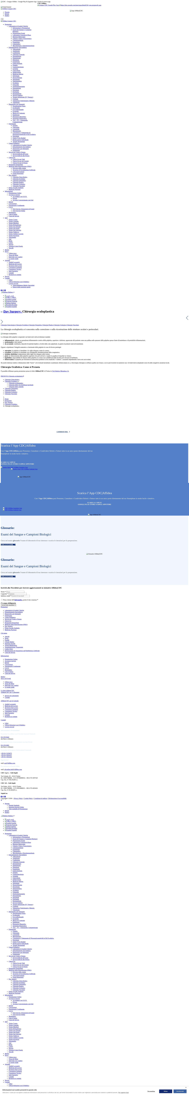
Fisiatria (15, 65)
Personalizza (151, 1091)
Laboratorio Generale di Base (22, 35)
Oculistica (16, 83)
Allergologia (16, 49)
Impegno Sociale (10, 643)
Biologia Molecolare (19, 37)
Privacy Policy (18, 798)
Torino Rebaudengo (15, 225)
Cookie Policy (28, 798)
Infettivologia (17, 72)
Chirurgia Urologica (19, 184)
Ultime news (13, 253)
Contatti (11, 273)
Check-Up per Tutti (19, 159)
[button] (18, 381)
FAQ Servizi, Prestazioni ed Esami (23, 209)
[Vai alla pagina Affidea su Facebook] (1, 290)
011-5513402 (5, 745)
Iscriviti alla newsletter (8, 605)
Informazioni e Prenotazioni (21, 28)
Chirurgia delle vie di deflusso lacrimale (21, 385)
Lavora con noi (13, 283)
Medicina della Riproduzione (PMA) (20, 166)
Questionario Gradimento (16, 205)
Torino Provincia (14, 235)
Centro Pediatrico (14, 143)
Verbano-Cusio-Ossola (16, 246)
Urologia (15, 99)
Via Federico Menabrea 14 (60, 371)
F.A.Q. (11, 207)
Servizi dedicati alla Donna (21, 156)
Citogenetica (16, 44)
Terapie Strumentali (19, 141)
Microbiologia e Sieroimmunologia (23, 46)
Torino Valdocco (14, 232)
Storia (6, 638)
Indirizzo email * (6, 596)
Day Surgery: (12, 311)
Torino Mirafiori (14, 223)
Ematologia (16, 42)
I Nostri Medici (9, 642)
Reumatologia (17, 93)
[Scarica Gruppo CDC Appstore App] (80, 5)
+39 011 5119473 (6, 753)
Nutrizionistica (17, 81)
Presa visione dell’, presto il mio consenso (20, 600)
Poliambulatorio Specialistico (18, 47)
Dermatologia (17, 56)
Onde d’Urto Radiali (19, 138)
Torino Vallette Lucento (16, 234)
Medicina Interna (18, 74)
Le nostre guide (13, 259)
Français (14, 301)
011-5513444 (5, 737)
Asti (10, 239)
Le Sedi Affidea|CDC (7, 690)
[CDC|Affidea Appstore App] (12, 508)
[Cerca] (2, 19)
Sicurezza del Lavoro (15, 266)
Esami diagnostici (18, 173)
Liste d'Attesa (13, 214)
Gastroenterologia (18, 67)
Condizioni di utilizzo (40, 798)
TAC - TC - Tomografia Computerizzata (20, 121)
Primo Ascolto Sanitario (16, 188)
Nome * (3, 592)
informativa (18, 600)
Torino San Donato (15, 227)
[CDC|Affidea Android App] (12, 510)
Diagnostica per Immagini (21, 148)
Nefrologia (16, 76)
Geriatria (15, 69)
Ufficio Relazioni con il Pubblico (19, 282)
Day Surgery (13, 175)
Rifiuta (166, 1091)
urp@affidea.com (9, 763)
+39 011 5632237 (6, 755)
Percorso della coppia (19, 168)
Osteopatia (16, 127)
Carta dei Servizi (14, 216)
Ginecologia (16, 70)
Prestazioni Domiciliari (16, 164)
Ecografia (16, 111)
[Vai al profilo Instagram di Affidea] (3, 290)
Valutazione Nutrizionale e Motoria (23, 101)
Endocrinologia (17, 63)
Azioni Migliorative (11, 645)
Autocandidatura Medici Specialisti (23, 285)
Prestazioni (8, 24)
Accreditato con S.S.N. (20, 196)
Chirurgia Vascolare (19, 186)
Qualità (7, 640)
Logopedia (16, 129)
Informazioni (9, 191)
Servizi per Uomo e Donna (17, 152)
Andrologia (16, 51)
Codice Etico (9, 649)
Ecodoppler (16, 108)
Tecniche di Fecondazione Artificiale (24, 170)
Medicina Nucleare (14, 189)
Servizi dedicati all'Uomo (20, 154)
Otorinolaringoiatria (19, 86)
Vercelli (11, 248)
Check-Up (12, 157)
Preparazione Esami (19, 33)
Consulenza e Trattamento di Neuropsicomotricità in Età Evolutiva (24, 133)
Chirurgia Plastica (18, 182)
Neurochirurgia (17, 77)
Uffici (10, 280)
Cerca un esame (7, 544)
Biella (10, 241)
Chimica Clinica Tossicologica (22, 38)
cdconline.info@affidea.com (13, 769)
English (13, 299)
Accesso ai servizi (14, 195)
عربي (12, 296)
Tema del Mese (13, 255)
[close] (186, 1087)
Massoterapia (17, 131)
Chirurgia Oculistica (19, 179)
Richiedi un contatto (15, 275)
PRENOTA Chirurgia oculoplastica (12, 376)
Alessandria (12, 237)
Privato (15, 198)
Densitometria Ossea (19, 106)
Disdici (7, 15)
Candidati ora (62, 432)
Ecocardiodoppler (18, 109)
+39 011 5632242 (6, 757)
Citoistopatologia (18, 40)
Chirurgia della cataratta (16, 387)
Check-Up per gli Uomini (21, 161)
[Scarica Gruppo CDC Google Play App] (48, 5)
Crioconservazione (18, 172)
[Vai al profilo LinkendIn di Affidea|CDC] (5, 290)
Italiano (13, 303)
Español (14, 306)
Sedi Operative (13, 271)
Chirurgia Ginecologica (20, 177)
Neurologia (16, 79)
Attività (7, 636)
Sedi (6, 218)
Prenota (7, 12)
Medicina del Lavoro (15, 264)
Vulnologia (16, 102)
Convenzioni (13, 204)
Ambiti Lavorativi (14, 262)
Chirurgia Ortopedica (19, 180)
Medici (7, 250)
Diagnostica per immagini (17, 104)
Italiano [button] (10, 292)
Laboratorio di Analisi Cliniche (18, 26)
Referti (7, 14)
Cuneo (11, 243)
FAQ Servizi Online (19, 211)
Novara (11, 244)
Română (14, 305)
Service (7, 276)
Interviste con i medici (15, 257)
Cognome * (4, 594)
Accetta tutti (180, 1091)
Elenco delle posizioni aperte (21, 287)
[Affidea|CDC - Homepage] (8, 9)
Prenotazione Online (15, 193)
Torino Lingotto (14, 221)
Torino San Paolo (14, 228)
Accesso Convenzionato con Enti (23, 200)
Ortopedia (16, 85)
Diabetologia (17, 58)
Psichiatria (16, 92)
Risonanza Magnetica (19, 117)
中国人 (13, 297)
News (6, 251)
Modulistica (12, 212)
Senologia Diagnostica (20, 118)
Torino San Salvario (15, 230)
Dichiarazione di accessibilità (57, 798)
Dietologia (16, 60)
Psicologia (16, 90)
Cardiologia (16, 53)
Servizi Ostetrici (18, 95)
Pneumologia (17, 88)
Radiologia (16, 115)
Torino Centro (13, 219)
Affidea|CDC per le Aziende (10, 701)
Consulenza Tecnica (15, 269)
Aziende (7, 260)
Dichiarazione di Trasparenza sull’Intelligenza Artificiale (22, 651)
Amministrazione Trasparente (14, 647)
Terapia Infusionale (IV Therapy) (23, 97)
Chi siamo (4, 633)
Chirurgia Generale (19, 54)
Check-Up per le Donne (20, 163)
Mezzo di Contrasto (19, 113)
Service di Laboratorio (12, 696)
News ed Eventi (6, 678)
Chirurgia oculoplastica (16, 383)
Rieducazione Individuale (20, 140)
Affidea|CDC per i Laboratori (10, 692)
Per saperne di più (123, 1092)
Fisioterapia (12, 124)
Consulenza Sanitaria (15, 267)
